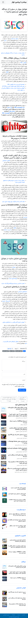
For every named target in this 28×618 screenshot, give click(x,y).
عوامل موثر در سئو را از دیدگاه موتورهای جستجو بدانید (13, 54)
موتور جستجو (14, 39)
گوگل (7, 72)
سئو (5, 41)
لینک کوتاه (9, 348)
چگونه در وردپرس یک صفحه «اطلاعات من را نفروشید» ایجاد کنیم (17, 500)
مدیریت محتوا (7, 230)
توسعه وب (22, 483)
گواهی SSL (23, 63)
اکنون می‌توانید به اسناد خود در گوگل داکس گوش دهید (18, 526)
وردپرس (25, 217)
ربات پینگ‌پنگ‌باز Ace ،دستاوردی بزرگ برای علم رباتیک (17, 462)
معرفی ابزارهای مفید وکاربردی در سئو (15, 342)
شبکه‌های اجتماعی (22, 292)
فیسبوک (8, 301)
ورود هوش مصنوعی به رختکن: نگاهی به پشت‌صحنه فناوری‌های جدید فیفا (17, 546)
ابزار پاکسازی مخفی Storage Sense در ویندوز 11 (17, 442)
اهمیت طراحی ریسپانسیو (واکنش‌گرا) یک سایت (13, 283)
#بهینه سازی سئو (19, 351)
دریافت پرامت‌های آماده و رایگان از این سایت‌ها (17, 455)
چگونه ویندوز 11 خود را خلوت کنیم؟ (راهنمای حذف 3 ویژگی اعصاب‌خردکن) (17, 415)
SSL (8, 85)
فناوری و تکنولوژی (20, 535)
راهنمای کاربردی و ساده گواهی (17, 85)
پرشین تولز (12, 111)
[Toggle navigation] (3, 2)
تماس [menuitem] (23, 615)
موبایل (13, 267)
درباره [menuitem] (19, 615)
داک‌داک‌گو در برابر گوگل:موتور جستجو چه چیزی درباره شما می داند (17, 514)
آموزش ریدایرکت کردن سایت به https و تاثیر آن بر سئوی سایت (13, 89)
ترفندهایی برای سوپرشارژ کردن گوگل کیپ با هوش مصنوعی (17, 520)
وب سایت (9, 108)
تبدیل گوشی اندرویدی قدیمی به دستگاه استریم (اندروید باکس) (17, 469)
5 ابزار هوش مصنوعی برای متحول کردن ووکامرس (17, 494)
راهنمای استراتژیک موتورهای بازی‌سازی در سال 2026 (16, 449)
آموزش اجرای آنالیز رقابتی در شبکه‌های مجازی (14, 322)
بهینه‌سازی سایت (13, 279)
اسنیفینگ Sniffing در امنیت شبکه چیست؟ (18, 422)
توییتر (3, 301)
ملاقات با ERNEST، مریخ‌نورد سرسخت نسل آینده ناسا (17, 552)
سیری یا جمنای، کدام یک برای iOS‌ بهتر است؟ (17, 435)
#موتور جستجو (5, 351)
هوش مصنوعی (6, 161)
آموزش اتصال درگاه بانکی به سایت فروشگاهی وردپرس (18, 488)
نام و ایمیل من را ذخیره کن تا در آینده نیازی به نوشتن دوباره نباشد (13, 385)
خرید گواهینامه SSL (19, 108)
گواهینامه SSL (5, 113)
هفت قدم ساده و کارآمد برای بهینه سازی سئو (13, 202)
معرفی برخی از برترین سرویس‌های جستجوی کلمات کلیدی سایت (14, 181)
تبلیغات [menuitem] (13, 615)
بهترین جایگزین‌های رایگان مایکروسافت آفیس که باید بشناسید (17, 408)
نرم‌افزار (23, 561)
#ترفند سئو (12, 351)
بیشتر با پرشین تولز (19, 2)
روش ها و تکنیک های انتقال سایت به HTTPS (13, 86)
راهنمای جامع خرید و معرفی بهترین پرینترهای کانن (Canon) (18, 428)
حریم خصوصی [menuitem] (6, 615)
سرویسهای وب (21, 509)
